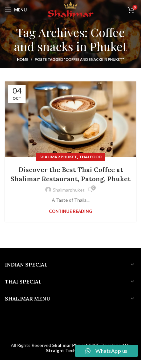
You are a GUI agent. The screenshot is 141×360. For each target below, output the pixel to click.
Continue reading (70, 211)
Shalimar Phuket (58, 156)
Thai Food (90, 156)
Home (22, 59)
